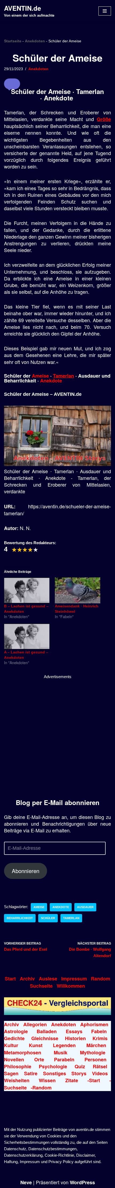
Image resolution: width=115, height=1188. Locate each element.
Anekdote (51, 380)
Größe (104, 119)
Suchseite (41, 985)
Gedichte (14, 1038)
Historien (75, 1038)
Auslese (48, 978)
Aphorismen (94, 1024)
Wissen (47, 1080)
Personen (95, 1059)
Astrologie (16, 1031)
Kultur (11, 1045)
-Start (93, 1080)
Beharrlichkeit (20, 918)
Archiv (27, 978)
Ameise (40, 375)
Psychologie (53, 1066)
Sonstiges (54, 1073)
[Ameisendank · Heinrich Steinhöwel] (77, 590)
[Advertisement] (57, 737)
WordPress (82, 1182)
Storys (78, 1073)
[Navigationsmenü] (104, 11)
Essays (74, 1031)
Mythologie (92, 1052)
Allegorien (35, 1024)
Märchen (96, 1045)
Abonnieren (25, 871)
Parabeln (64, 1059)
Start (10, 978)
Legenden (64, 1045)
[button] (12, 83)
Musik (60, 1052)
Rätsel (100, 1066)
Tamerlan (63, 375)
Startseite (12, 41)
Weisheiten (16, 1080)
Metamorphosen (22, 1052)
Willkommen (71, 985)
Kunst (36, 1045)
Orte (39, 1059)
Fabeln (99, 1031)
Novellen (14, 1059)
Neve (26, 1182)
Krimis (100, 1038)
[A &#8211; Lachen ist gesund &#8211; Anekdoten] (26, 636)
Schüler (48, 918)
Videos (100, 1073)
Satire (30, 1073)
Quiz (80, 1066)
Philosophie (17, 1066)
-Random (41, 1087)
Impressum (74, 978)
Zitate (71, 1080)
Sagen (11, 1073)
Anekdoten (35, 41)
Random (100, 978)
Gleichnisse (44, 1038)
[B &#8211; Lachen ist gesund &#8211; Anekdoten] (26, 590)
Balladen (47, 1031)
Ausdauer (85, 907)
